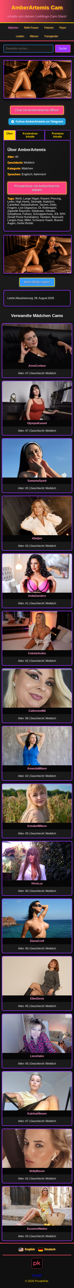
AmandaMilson (37, 768)
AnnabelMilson (37, 826)
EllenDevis (37, 998)
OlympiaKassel (37, 423)
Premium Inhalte (58, 135)
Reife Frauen (31, 27)
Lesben (20, 36)
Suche (63, 48)
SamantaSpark (37, 480)
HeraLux (37, 883)
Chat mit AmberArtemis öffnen (37, 110)
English (30, 1249)
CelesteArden (37, 653)
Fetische (49, 27)
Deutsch (49, 1249)
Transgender (51, 36)
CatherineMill (37, 710)
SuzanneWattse (37, 1228)
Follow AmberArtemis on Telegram (39, 121)
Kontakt (37, 1275)
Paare (62, 27)
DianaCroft (37, 940)
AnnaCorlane (37, 365)
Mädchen (13, 27)
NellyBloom (37, 1171)
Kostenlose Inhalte (30, 135)
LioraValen (37, 1056)
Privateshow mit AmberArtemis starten (37, 188)
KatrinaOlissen (37, 1113)
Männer (34, 36)
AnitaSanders (37, 595)
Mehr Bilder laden (37, 282)
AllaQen (37, 538)
